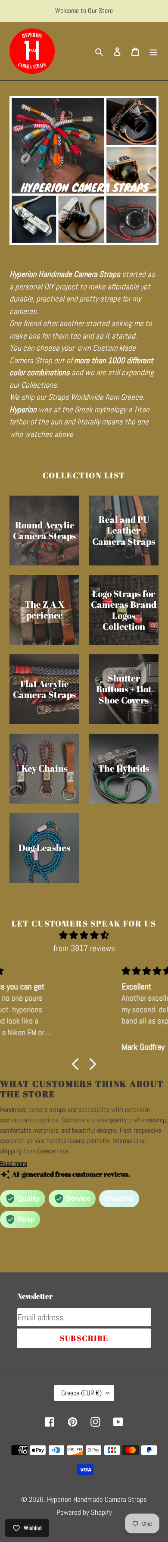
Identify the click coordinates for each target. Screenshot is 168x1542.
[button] (78, 1064)
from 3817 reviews (84, 948)
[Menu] (153, 51)
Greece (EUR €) (81, 1393)
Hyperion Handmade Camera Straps (97, 1499)
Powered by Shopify (84, 1512)
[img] (84, 935)
